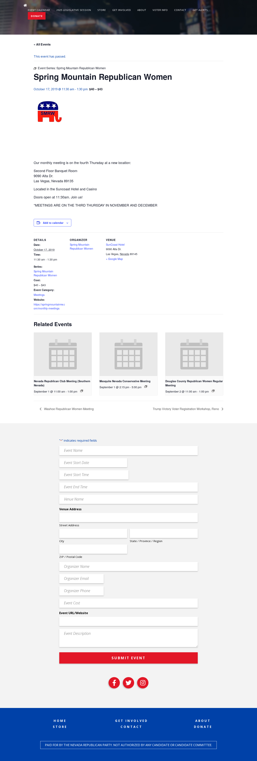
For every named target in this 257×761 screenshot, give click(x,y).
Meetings (39, 295)
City (61, 541)
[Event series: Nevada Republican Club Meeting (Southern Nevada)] (81, 391)
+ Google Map (114, 259)
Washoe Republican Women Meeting (68, 409)
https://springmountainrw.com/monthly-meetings (49, 306)
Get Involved (121, 10)
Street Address (69, 525)
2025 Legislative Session (73, 10)
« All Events (42, 44)
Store (101, 10)
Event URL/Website (73, 613)
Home (60, 721)
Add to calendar (53, 223)
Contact (180, 10)
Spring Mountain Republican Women (45, 273)
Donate (37, 16)
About (141, 10)
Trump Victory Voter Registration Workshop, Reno (186, 409)
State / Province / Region (146, 541)
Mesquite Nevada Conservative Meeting (125, 381)
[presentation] (63, 354)
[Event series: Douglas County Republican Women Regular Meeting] (213, 391)
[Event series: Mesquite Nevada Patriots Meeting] (145, 386)
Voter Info (160, 10)
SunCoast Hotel (115, 244)
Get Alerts (200, 10)
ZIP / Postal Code (70, 557)
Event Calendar (39, 10)
